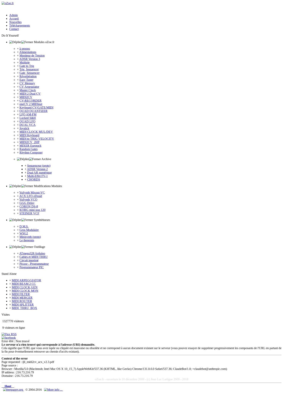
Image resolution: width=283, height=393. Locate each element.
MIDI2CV (25, 97)
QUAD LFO (27, 121)
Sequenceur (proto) (38, 165)
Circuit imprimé (29, 260)
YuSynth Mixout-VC (32, 192)
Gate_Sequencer (29, 72)
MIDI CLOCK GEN (25, 287)
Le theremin (26, 240)
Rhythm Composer (31, 152)
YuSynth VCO (28, 199)
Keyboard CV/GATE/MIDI (36, 107)
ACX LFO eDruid (30, 196)
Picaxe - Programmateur (34, 263)
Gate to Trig (26, 66)
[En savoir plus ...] (53, 389)
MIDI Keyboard (29, 135)
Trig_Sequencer (29, 69)
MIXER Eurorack (30, 145)
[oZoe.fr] (8, 3)
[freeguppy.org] (13, 389)
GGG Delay (26, 203)
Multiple (24, 62)
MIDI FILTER (21, 294)
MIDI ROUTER (22, 301)
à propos (24, 48)
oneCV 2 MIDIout (30, 104)
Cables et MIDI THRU (33, 256)
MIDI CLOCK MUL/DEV (36, 131)
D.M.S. (23, 226)
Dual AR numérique (39, 172)
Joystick (24, 128)
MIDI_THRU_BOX (24, 308)
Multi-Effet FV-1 (37, 176)
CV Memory (27, 83)
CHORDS (33, 179)
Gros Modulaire (29, 230)
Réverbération (28, 76)
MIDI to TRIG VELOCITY (36, 138)
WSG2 (23, 233)
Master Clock (27, 90)
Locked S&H (27, 118)
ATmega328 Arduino (32, 253)
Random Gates (28, 149)
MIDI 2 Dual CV (30, 93)
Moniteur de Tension (32, 55)
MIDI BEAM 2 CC (24, 283)
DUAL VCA (27, 124)
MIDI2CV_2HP (29, 142)
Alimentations (27, 52)
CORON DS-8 (28, 206)
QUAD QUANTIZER (33, 111)
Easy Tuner (26, 79)
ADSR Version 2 (37, 169)
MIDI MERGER (22, 297)
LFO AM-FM (27, 114)
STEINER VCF (29, 213)
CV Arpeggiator (29, 86)
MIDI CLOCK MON (25, 290)
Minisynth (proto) (30, 236)
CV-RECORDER (30, 100)
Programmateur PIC (31, 267)
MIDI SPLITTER (23, 304)
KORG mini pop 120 (32, 210)
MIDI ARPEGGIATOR (26, 280)
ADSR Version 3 (29, 59)
